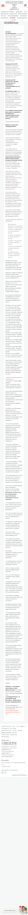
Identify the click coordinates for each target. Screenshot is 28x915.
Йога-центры (5, 760)
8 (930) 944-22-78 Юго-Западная (14, 3)
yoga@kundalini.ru (14, 9)
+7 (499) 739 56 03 (6, 766)
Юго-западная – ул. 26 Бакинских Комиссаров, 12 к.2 (13, 763)
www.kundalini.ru (12, 179)
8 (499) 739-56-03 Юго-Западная (14, 1)
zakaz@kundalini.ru (6, 749)
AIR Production (23, 775)
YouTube (5, 772)
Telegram (14, 4)
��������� (2, 772)
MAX (14, 6)
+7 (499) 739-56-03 (8, 742)
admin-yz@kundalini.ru (7, 756)
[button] (26, 907)
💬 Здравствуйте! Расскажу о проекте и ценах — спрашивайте (10, 910)
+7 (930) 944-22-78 (8, 744)
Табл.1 (7, 714)
